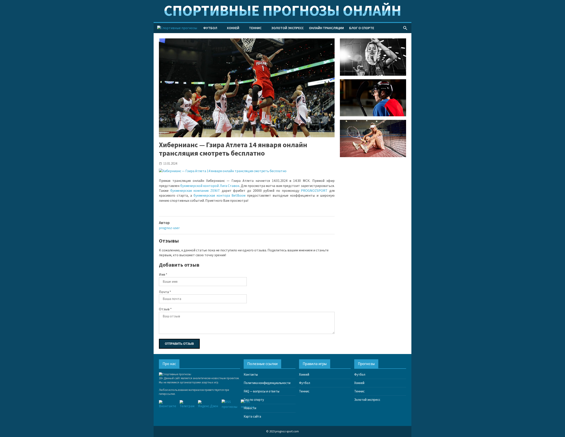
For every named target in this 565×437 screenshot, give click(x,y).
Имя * (163, 274)
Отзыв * (165, 309)
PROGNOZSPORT (314, 190)
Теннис (255, 28)
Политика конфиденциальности (267, 383)
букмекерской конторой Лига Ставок (209, 185)
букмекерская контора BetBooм (219, 195)
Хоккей (233, 28)
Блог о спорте (361, 28)
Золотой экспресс (287, 28)
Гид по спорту (254, 399)
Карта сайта (252, 416)
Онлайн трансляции (326, 28)
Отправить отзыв (179, 343)
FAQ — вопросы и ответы (261, 391)
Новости (250, 408)
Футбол (210, 28)
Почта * (165, 292)
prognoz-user (169, 228)
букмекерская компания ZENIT (195, 190)
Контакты (251, 374)
